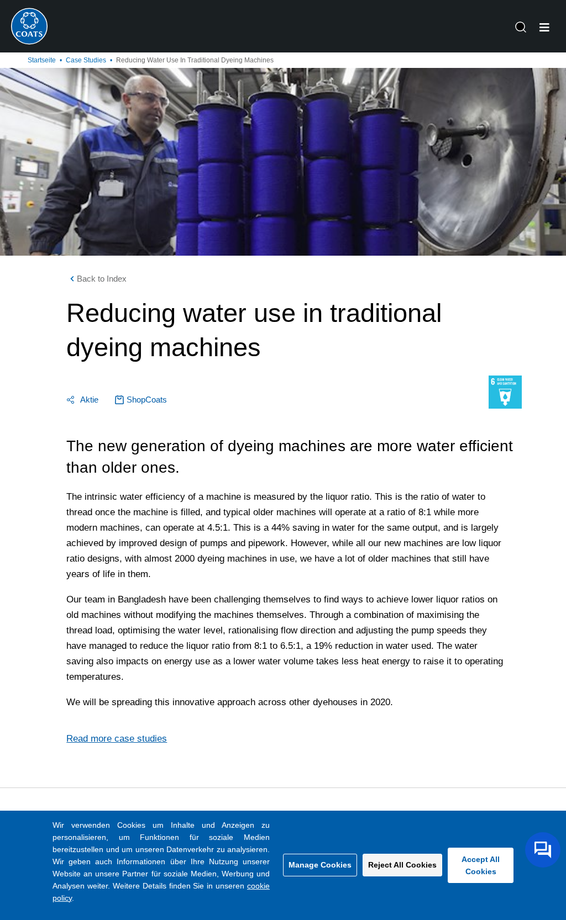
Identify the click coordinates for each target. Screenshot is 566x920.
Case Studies (86, 60)
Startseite (42, 60)
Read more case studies (116, 738)
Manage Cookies (320, 864)
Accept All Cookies (481, 865)
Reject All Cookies (402, 864)
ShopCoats (147, 399)
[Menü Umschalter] (544, 28)
